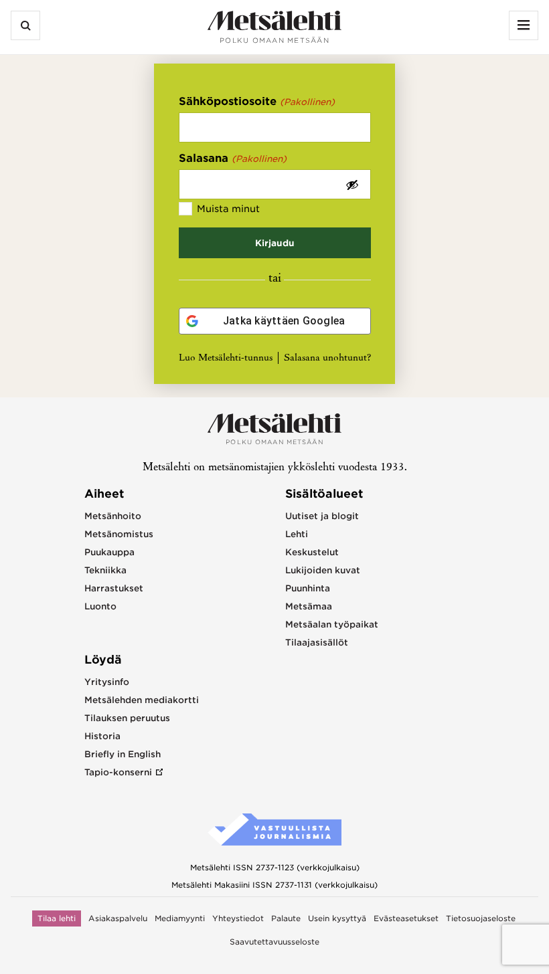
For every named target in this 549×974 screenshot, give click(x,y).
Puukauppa (109, 552)
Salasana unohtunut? (327, 358)
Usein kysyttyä (337, 918)
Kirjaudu (275, 243)
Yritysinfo (106, 682)
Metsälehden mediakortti (141, 700)
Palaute (286, 918)
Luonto (100, 606)
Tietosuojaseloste (481, 918)
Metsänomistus (118, 534)
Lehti (296, 534)
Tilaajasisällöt (316, 643)
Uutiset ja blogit (322, 516)
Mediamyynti (180, 918)
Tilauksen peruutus (127, 718)
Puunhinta (307, 588)
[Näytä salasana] (352, 184)
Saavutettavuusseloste (274, 942)
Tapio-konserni (118, 772)
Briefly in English (122, 754)
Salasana (233, 158)
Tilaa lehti (56, 918)
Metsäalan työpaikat (331, 624)
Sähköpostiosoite (257, 101)
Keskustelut (312, 552)
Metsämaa (308, 606)
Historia (102, 736)
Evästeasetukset (406, 918)
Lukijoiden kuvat (322, 570)
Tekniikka (105, 570)
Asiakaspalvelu (117, 918)
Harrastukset (113, 588)
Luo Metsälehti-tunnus (225, 358)
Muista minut (228, 208)
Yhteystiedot (238, 918)
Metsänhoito (112, 516)
